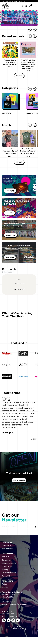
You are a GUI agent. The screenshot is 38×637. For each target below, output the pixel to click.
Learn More (10, 257)
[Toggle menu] (34, 6)
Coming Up (10, 190)
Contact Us (6, 560)
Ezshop (24, 629)
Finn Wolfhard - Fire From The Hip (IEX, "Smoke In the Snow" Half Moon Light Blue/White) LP (27, 64)
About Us (5, 557)
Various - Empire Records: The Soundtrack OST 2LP (10, 62)
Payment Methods (9, 573)
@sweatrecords (8, 272)
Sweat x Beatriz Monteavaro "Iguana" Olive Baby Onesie (27, 151)
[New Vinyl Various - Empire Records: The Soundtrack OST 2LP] (10, 50)
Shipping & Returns (9, 563)
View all (20, 75)
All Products (6, 545)
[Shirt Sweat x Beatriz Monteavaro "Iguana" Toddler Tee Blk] (10, 138)
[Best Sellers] (10, 101)
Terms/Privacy (7, 576)
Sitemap (5, 569)
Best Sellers (6, 113)
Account (5, 587)
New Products (7, 549)
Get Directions (19, 480)
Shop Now (9, 213)
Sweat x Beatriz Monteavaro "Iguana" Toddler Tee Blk (10, 151)
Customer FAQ (7, 566)
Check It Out (10, 235)
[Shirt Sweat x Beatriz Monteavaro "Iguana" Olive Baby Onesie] (28, 138)
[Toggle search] (26, 6)
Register (5, 584)
